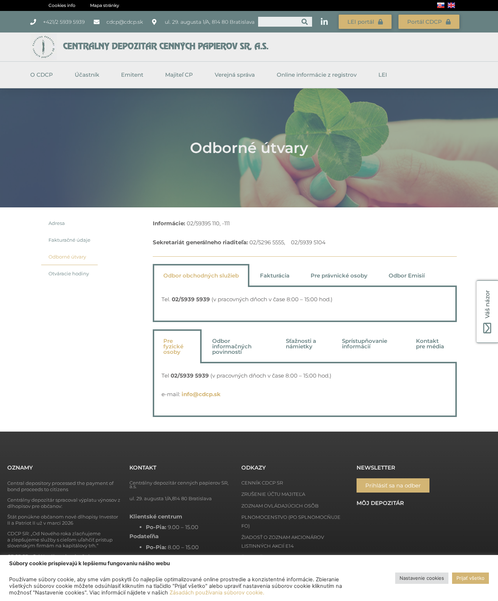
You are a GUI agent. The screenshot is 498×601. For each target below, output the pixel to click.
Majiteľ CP (179, 74)
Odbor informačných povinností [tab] (232, 346)
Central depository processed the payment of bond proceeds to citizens (60, 486)
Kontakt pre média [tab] (430, 343)
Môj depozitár (380, 502)
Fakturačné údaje (69, 240)
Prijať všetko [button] (470, 578)
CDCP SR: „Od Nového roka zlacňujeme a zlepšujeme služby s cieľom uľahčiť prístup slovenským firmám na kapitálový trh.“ (60, 540)
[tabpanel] (305, 304)
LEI (382, 74)
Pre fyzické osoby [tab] (173, 346)
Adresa (56, 223)
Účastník (87, 74)
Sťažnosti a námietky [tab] (301, 343)
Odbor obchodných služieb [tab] (201, 275)
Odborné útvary (67, 257)
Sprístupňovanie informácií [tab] (364, 343)
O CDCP (41, 74)
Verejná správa (235, 74)
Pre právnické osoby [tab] (339, 275)
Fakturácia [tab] (274, 275)
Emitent (132, 74)
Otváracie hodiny (68, 273)
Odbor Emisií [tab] (407, 275)
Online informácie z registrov (317, 74)
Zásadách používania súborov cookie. (217, 592)
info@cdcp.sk (201, 394)
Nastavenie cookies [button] (422, 578)
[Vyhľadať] (304, 22)
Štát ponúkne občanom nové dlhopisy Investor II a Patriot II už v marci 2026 (62, 520)
